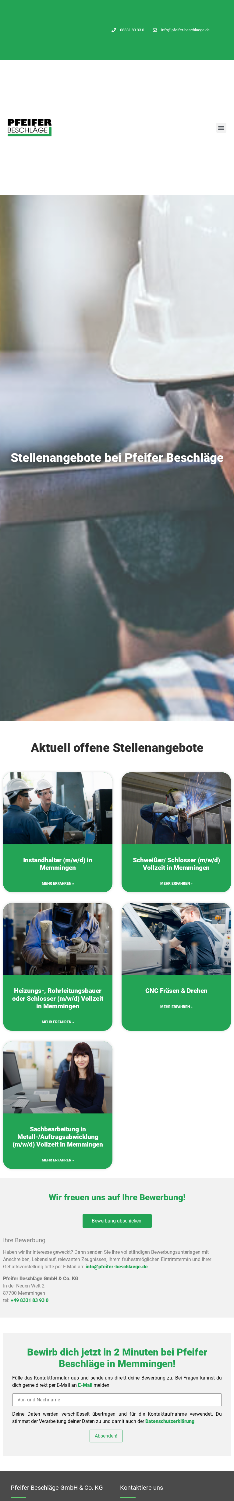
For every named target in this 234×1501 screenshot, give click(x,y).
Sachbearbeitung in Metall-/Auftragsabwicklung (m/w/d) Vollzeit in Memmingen (57, 1137)
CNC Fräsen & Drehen (176, 990)
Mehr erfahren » (58, 883)
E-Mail (85, 1385)
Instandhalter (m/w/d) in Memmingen (57, 863)
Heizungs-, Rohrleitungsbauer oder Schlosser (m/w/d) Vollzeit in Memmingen (57, 998)
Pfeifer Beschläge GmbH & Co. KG (57, 1487)
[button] (221, 128)
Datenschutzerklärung (169, 1421)
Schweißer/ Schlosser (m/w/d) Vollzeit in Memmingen (176, 863)
